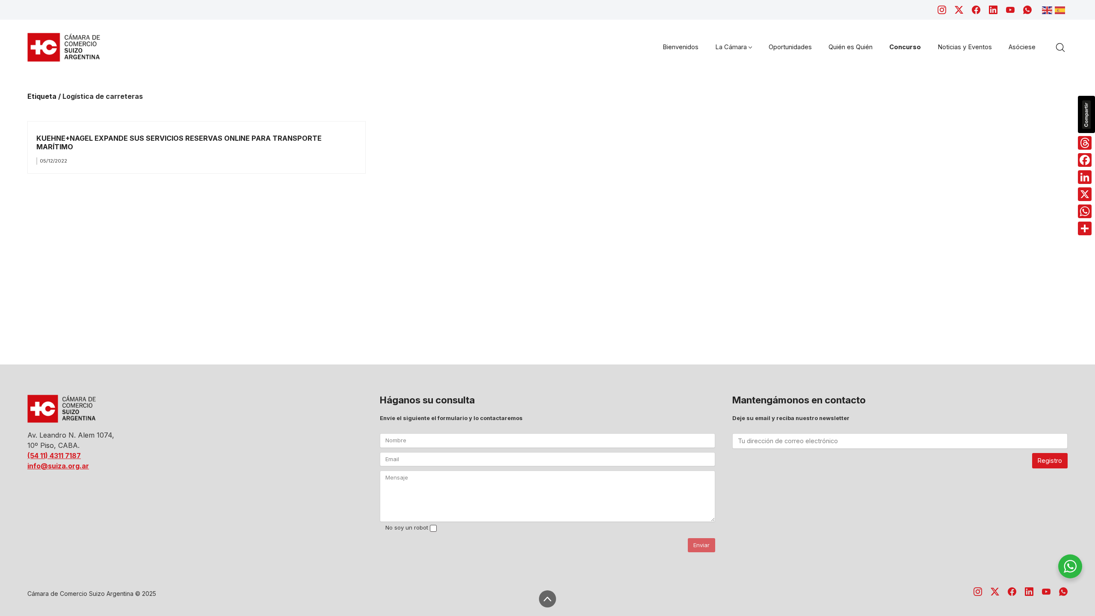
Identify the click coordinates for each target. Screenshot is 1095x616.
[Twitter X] (959, 10)
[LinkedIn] (993, 10)
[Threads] (1084, 142)
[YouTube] (1010, 10)
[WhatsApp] (1027, 10)
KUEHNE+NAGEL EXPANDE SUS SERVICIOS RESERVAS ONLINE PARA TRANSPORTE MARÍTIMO (179, 142)
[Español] (1061, 9)
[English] (1048, 9)
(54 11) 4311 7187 (54, 455)
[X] (1084, 194)
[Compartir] (1084, 228)
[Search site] (1060, 47)
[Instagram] (942, 10)
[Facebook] (976, 10)
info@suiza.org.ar (58, 466)
